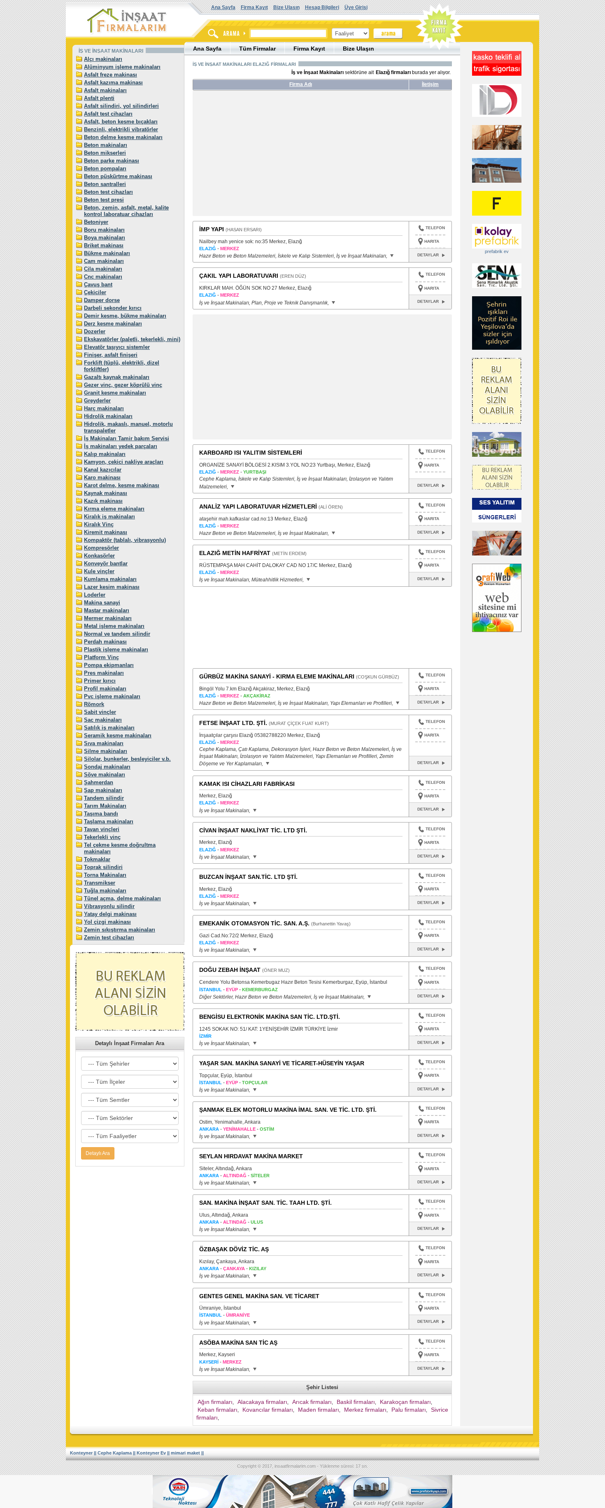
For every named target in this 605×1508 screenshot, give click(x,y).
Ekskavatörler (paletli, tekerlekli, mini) (132, 339)
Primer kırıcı (100, 681)
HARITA (431, 241)
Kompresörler (101, 548)
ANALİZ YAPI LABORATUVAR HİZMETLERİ (258, 506)
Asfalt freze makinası (110, 75)
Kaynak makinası (105, 493)
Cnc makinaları (103, 277)
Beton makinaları (105, 145)
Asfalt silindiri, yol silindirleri (121, 106)
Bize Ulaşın (286, 7)
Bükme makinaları (107, 253)
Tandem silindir (104, 798)
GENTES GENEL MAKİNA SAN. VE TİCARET (259, 1296)
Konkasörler (99, 556)
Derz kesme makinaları (113, 324)
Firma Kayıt (254, 7)
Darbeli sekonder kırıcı (113, 308)
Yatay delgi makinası (110, 914)
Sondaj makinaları (107, 767)
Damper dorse (102, 300)
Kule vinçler (99, 571)
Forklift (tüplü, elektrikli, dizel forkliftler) (121, 366)
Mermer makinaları (108, 618)
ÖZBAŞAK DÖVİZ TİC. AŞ (234, 1249)
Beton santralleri (105, 184)
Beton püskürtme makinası (118, 176)
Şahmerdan (98, 782)
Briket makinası (103, 245)
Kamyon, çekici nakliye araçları (123, 462)
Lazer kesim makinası (112, 587)
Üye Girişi (356, 7)
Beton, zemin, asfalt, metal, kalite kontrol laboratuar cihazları (126, 210)
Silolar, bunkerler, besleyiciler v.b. (127, 759)
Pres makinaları (104, 673)
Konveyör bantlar (106, 563)
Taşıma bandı (101, 814)
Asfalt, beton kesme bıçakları (121, 122)
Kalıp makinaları (105, 454)
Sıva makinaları (103, 743)
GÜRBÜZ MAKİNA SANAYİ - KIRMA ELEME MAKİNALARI (276, 676)
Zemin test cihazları (109, 937)
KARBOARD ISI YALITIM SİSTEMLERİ (250, 452)
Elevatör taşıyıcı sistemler (117, 347)
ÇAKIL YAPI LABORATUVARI (238, 275)
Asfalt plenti (99, 98)
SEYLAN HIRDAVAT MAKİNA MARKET (251, 1156)
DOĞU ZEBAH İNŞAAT (230, 970)
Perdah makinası (105, 642)
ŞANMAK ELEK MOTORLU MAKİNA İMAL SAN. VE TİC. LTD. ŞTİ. (288, 1109)
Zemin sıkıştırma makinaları (119, 930)
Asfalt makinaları (105, 90)
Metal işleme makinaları (114, 626)
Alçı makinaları (103, 59)
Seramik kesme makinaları (117, 735)
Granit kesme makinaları (115, 393)
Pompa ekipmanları (109, 665)
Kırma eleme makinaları (114, 509)
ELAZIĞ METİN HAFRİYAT (234, 553)
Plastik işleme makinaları (116, 649)
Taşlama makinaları (108, 821)
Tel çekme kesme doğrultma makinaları (120, 848)
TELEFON (435, 227)
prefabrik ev (497, 251)
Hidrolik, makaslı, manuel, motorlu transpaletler (128, 427)
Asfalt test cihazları (108, 114)
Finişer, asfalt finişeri (110, 355)
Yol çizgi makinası (107, 922)
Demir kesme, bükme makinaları (125, 316)
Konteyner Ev (151, 1452)
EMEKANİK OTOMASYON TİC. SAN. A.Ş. (254, 923)
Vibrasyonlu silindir (109, 906)
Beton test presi (104, 200)
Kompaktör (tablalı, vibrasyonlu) (125, 540)
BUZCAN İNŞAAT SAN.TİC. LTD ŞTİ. (248, 877)
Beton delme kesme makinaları (123, 137)
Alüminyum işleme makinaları (122, 67)
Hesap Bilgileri (322, 7)
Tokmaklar (97, 859)
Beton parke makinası (111, 161)
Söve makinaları (104, 774)
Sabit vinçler (100, 712)
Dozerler (94, 331)
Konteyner (81, 1452)
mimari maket (185, 1452)
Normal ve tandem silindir (117, 634)
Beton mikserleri (105, 153)
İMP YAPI (211, 229)
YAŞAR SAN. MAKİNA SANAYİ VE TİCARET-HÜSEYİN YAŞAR (281, 1063)
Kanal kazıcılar (102, 470)
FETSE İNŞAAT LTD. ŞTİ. (233, 723)
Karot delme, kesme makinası (121, 485)
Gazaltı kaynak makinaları (116, 377)
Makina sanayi (102, 602)
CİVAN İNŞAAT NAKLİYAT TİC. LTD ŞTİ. (253, 830)
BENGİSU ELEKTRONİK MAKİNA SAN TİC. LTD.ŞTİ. (269, 1016)
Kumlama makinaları (110, 579)
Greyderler (97, 400)
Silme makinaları (105, 751)
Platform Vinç (101, 657)
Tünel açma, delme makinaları (122, 898)
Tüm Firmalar (257, 48)
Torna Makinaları (105, 875)
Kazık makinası (103, 501)
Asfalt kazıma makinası (113, 82)
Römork (94, 704)
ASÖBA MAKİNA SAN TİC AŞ (238, 1342)
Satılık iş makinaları (109, 728)
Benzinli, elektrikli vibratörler (121, 129)
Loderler (94, 595)
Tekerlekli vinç (102, 837)
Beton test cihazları (108, 192)
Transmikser (99, 883)
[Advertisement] (270, 156)
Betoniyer (96, 222)
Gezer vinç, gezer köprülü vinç (123, 385)
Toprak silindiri (103, 867)
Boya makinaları (104, 238)
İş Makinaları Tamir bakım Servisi (126, 438)
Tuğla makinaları (105, 891)
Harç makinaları (104, 408)
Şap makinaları (103, 790)
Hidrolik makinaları (108, 416)
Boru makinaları (104, 230)
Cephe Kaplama (115, 1452)
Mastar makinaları (106, 610)
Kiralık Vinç (99, 524)
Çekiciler (95, 292)
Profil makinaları (105, 688)
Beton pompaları (105, 168)
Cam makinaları (104, 261)
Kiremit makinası (105, 532)
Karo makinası (102, 477)
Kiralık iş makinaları (109, 517)
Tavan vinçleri (101, 829)
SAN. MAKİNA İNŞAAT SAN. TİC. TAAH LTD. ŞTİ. (265, 1202)
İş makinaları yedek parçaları (120, 446)
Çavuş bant (98, 284)
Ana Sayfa (223, 7)
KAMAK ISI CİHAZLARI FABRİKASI (247, 784)
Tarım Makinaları (105, 806)
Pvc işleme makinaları (112, 696)
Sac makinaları (103, 720)
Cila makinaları (103, 269)
